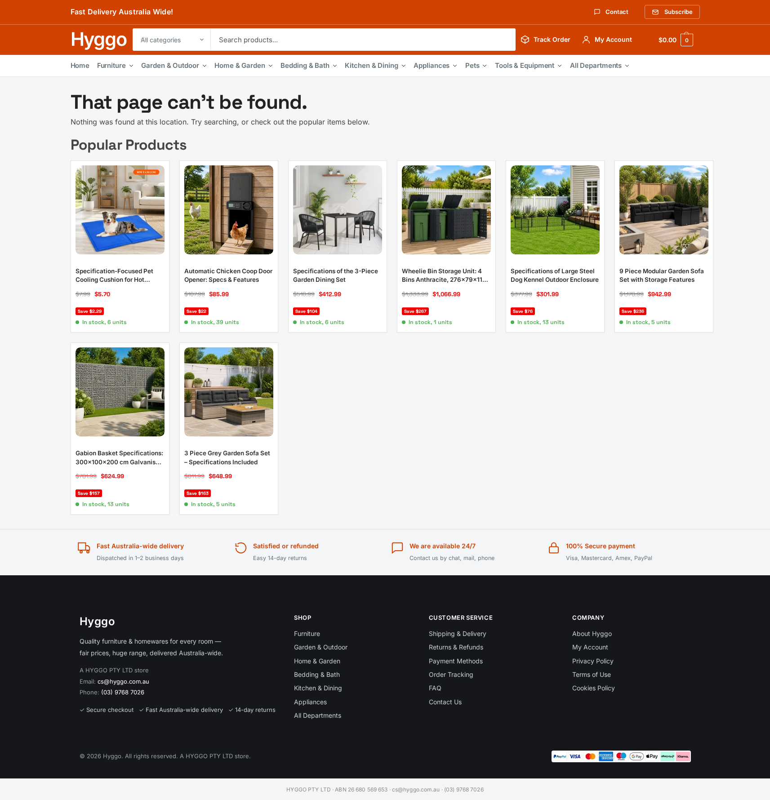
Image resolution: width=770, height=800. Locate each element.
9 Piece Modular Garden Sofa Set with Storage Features (661, 275)
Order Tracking (451, 674)
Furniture (111, 65)
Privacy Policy (593, 661)
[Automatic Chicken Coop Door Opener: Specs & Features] (228, 209)
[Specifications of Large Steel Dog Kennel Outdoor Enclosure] (555, 209)
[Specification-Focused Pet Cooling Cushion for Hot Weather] (120, 209)
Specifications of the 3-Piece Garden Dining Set (335, 275)
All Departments (596, 65)
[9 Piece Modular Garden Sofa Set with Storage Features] (663, 209)
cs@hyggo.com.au (123, 681)
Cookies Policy (593, 688)
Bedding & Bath (304, 65)
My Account (590, 647)
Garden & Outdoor (170, 65)
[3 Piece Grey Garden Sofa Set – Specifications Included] (228, 391)
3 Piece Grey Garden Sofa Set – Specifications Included (227, 457)
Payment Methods (456, 661)
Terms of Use (591, 674)
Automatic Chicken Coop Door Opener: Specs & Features (228, 275)
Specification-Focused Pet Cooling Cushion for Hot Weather (114, 275)
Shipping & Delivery (457, 633)
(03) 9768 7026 (122, 692)
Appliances (432, 65)
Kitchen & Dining (371, 65)
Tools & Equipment (524, 65)
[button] (675, 39)
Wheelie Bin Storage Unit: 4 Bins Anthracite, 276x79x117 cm (444, 275)
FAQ (435, 688)
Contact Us (445, 702)
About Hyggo (592, 633)
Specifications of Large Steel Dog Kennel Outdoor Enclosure (555, 275)
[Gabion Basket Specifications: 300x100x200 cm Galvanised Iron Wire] (120, 391)
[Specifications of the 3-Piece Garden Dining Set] (337, 209)
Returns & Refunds (456, 647)
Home (80, 65)
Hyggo (99, 39)
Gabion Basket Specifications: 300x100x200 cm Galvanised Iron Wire (119, 458)
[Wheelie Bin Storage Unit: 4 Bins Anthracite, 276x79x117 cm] (446, 209)
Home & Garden (239, 65)
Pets (472, 65)
